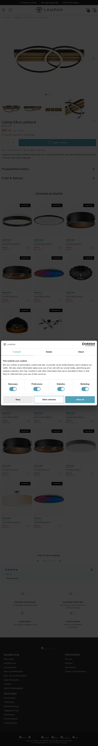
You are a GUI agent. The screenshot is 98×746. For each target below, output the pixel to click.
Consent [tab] (17, 352)
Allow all (80, 399)
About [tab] (81, 352)
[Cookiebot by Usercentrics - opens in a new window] (84, 344)
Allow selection (49, 399)
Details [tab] (49, 352)
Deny (18, 399)
